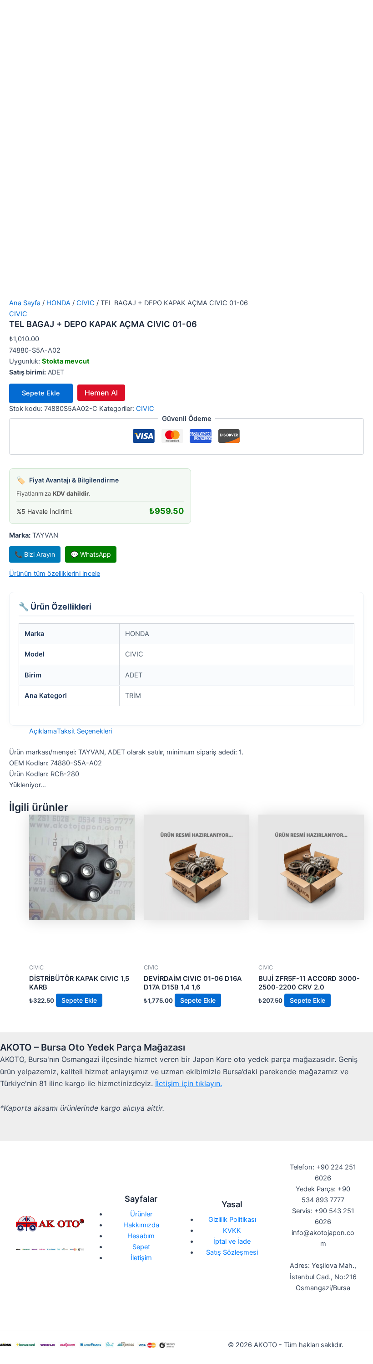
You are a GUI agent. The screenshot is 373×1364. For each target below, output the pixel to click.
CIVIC (85, 303)
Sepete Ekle (41, 393)
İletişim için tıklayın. (188, 1083)
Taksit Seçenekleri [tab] (84, 731)
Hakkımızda (141, 1225)
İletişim (141, 1258)
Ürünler (141, 1214)
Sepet (141, 1247)
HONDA (58, 303)
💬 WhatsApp (91, 554)
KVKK (232, 1230)
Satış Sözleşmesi (232, 1252)
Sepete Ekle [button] (79, 1000)
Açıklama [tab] (43, 731)
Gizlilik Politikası (232, 1219)
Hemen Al (101, 392)
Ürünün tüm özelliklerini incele (54, 573)
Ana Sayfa (24, 303)
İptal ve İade (232, 1241)
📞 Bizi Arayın (35, 554)
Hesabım (141, 1236)
